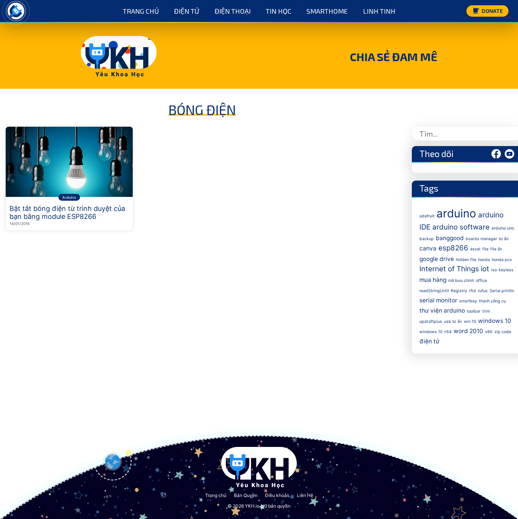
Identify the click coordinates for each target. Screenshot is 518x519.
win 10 (470, 321)
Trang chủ (215, 495)
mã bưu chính (461, 280)
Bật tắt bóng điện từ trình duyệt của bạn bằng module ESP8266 (67, 212)
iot (485, 268)
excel (475, 249)
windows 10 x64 (435, 331)
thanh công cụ (492, 301)
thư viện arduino (442, 310)
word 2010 (468, 331)
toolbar (473, 311)
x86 (489, 331)
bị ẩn (504, 238)
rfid (472, 290)
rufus (483, 290)
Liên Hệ (305, 495)
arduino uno (502, 228)
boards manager (481, 238)
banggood (450, 238)
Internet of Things (449, 268)
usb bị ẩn (453, 321)
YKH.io (252, 506)
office (481, 280)
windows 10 (494, 320)
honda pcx (502, 259)
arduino (456, 213)
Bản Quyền (245, 495)
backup (426, 238)
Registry (459, 290)
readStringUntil (434, 290)
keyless (506, 269)
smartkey (468, 301)
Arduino (69, 197)
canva (427, 248)
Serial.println (502, 290)
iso (494, 269)
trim (486, 311)
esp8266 (453, 248)
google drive (436, 259)
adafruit (427, 216)
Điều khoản (277, 495)
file (485, 249)
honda (484, 259)
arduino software (461, 227)
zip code (502, 331)
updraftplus (430, 321)
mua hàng (432, 279)
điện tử (429, 341)
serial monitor (438, 300)
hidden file (466, 259)
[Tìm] (507, 133)
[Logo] (16, 11)
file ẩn (496, 249)
